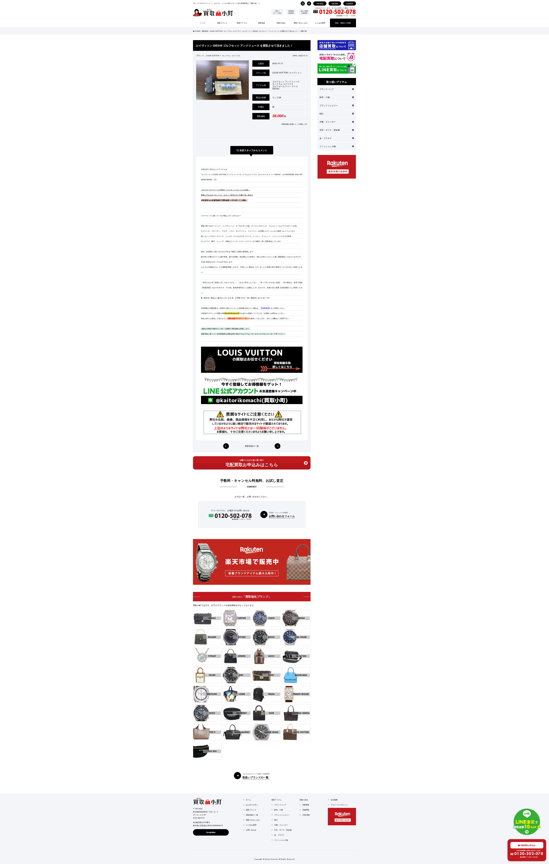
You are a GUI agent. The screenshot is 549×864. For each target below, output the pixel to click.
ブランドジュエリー (329, 105)
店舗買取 (349, 3)
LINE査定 (320, 3)
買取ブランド (222, 23)
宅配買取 (334, 3)
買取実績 (261, 23)
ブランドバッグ (327, 89)
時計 (322, 113)
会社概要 (334, 799)
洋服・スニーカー (328, 121)
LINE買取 (306, 815)
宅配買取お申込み (528, 845)
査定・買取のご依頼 (343, 23)
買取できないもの (301, 23)
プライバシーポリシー (339, 804)
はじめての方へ (252, 804)
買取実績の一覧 (252, 446)
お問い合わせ (251, 830)
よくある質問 (320, 23)
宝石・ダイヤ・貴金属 (330, 129)
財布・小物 (325, 97)
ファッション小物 (328, 146)
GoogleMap (210, 832)
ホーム (248, 799)
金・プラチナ (326, 138)
